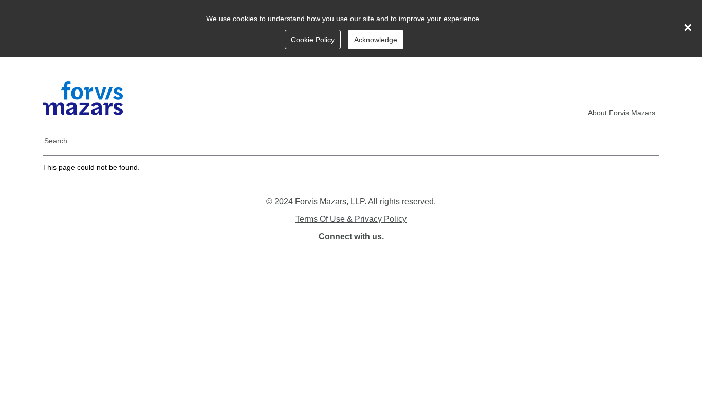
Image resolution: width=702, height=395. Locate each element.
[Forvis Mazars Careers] (83, 113)
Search (55, 141)
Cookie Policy (313, 39)
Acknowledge (375, 39)
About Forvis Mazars (621, 113)
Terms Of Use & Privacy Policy (351, 218)
